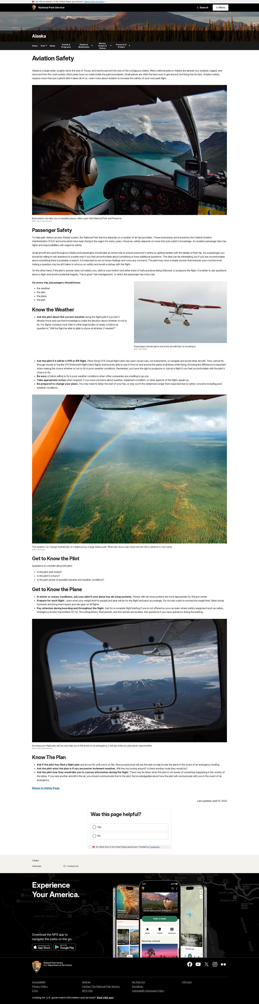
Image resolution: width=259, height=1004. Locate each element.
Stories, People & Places (102, 45)
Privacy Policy (40, 986)
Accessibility (39, 982)
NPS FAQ (87, 990)
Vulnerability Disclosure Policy (148, 990)
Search (203, 7)
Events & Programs (66, 45)
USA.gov (187, 982)
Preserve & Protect (121, 45)
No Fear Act (138, 982)
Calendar (36, 866)
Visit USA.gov (105, 997)
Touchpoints (154, 846)
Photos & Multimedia (83, 45)
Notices (86, 982)
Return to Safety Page (45, 788)
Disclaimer (137, 986)
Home (35, 46)
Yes (99, 826)
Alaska (39, 36)
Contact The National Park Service (101, 986)
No (99, 835)
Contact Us (72, 866)
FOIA (35, 990)
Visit (43, 46)
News (52, 46)
